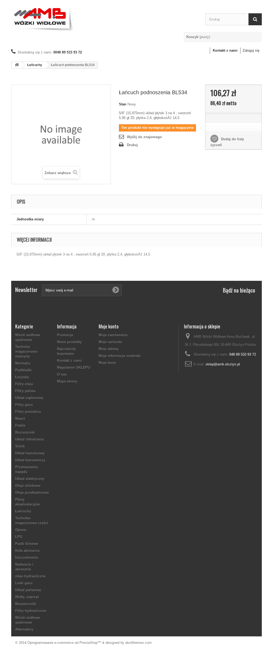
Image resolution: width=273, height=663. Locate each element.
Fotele (20, 425)
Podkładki (23, 370)
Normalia (22, 363)
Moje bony (107, 363)
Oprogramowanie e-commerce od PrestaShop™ (64, 643)
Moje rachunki (110, 342)
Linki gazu (24, 583)
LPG (18, 537)
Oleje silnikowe (28, 486)
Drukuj (132, 145)
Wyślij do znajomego (144, 137)
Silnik (20, 446)
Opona (20, 530)
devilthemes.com (138, 643)
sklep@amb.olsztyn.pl (223, 364)
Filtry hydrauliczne (30, 611)
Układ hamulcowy (30, 453)
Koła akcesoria (27, 551)
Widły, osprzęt (27, 597)
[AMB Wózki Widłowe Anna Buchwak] (104, 18)
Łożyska (22, 377)
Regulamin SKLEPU (73, 367)
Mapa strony (67, 381)
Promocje (65, 335)
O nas (62, 374)
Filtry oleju (24, 384)
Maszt (20, 419)
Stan (122, 104)
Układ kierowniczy (30, 460)
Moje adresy (109, 349)
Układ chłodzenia (29, 439)
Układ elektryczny (29, 479)
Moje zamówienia (113, 335)
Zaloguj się (251, 50)
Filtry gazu (24, 405)
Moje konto (109, 326)
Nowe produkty (69, 342)
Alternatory (24, 629)
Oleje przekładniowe (32, 493)
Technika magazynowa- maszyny (26, 351)
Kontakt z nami (225, 50)
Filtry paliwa (25, 391)
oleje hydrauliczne (30, 576)
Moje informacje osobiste (119, 356)
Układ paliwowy (28, 590)
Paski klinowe (26, 544)
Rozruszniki (25, 432)
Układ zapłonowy (29, 398)
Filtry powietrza (28, 412)
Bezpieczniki (25, 604)
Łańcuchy (34, 65)
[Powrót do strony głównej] (17, 65)
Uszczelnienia (26, 557)
